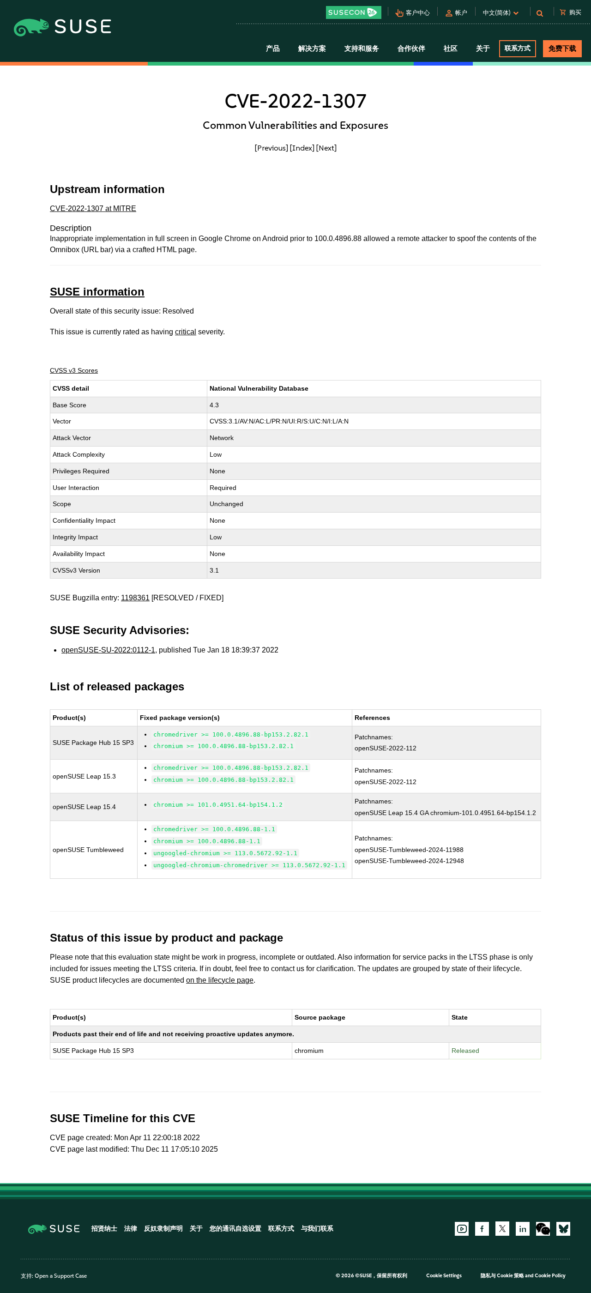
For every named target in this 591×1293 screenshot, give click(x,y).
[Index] (302, 147)
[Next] (326, 147)
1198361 (135, 598)
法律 (130, 1229)
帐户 (461, 12)
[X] (502, 1228)
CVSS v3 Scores (74, 370)
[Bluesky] (563, 1229)
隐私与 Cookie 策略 (502, 1276)
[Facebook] (482, 1229)
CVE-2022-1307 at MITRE (93, 208)
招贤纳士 (104, 1229)
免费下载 (562, 48)
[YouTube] (462, 1229)
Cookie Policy (550, 1276)
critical (185, 332)
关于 (196, 1229)
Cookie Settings (444, 1276)
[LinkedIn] (523, 1229)
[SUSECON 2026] (353, 12)
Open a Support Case (61, 1276)
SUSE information (97, 291)
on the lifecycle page (219, 980)
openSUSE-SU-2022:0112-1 (108, 650)
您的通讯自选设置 (235, 1229)
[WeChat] (543, 1229)
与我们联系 (317, 1229)
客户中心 (418, 12)
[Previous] (271, 147)
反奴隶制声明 (163, 1229)
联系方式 (518, 48)
